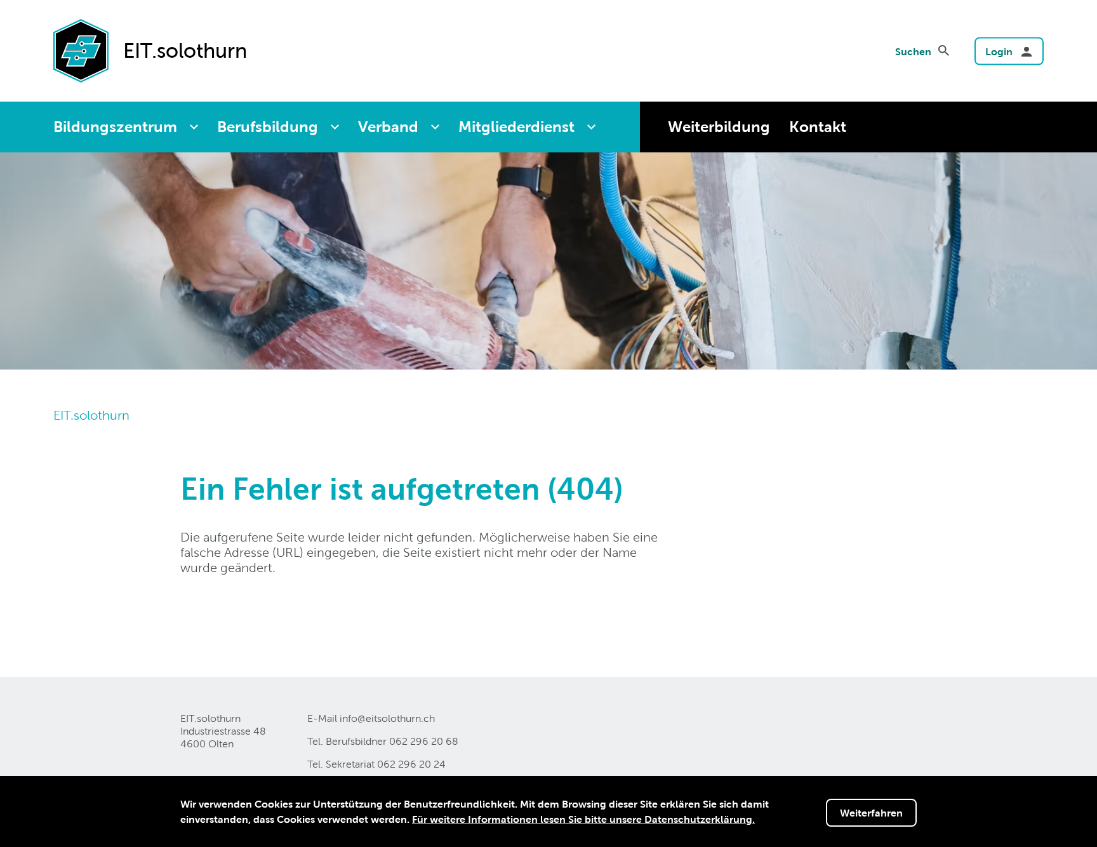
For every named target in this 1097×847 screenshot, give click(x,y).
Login (999, 51)
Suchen (913, 51)
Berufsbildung (267, 126)
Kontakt (817, 126)
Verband (388, 126)
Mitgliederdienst (516, 126)
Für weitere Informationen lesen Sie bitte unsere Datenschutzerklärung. (583, 819)
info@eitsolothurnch (387, 718)
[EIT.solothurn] (81, 49)
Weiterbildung (719, 126)
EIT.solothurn (91, 415)
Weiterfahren (871, 812)
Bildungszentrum (115, 126)
